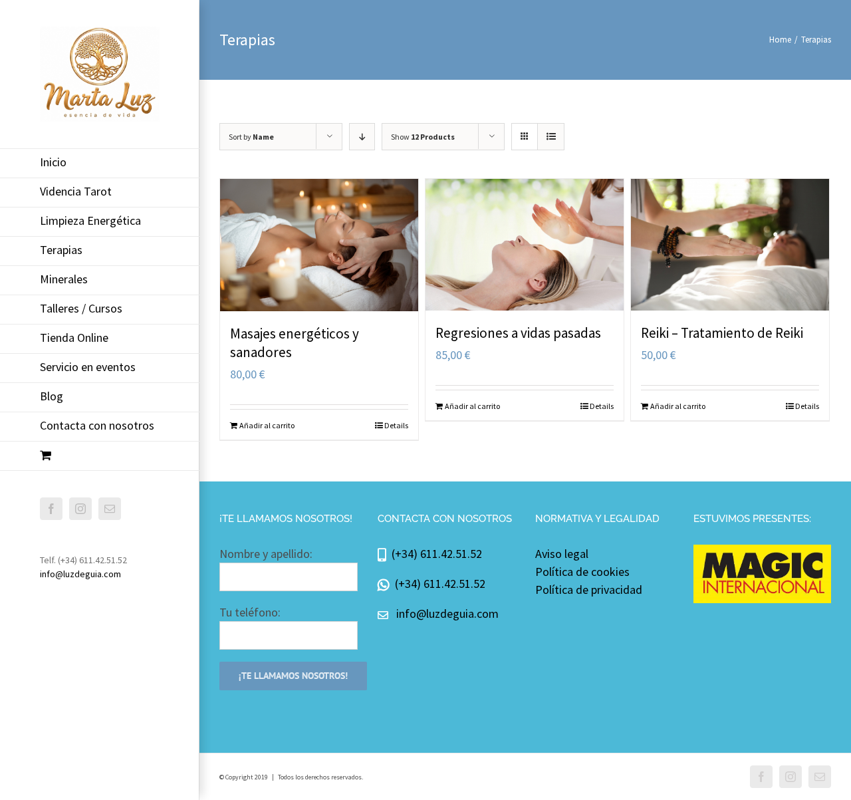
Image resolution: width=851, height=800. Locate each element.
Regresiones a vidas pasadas (518, 333)
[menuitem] (99, 163)
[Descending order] (362, 136)
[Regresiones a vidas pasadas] (525, 245)
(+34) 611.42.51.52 (434, 553)
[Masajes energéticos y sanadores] (319, 245)
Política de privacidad (588, 589)
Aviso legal (561, 553)
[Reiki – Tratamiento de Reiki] (730, 245)
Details (396, 425)
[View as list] (551, 137)
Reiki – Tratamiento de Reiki (722, 333)
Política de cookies (582, 571)
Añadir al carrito (267, 425)
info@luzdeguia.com (80, 574)
